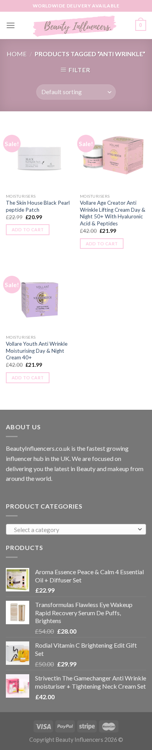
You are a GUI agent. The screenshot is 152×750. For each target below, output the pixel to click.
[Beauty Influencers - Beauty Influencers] (75, 25)
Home (17, 53)
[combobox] (76, 529)
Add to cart (28, 229)
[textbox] (74, 529)
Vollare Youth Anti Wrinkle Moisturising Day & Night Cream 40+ (36, 351)
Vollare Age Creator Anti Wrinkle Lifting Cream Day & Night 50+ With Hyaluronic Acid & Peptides (112, 213)
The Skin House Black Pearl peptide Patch (38, 206)
